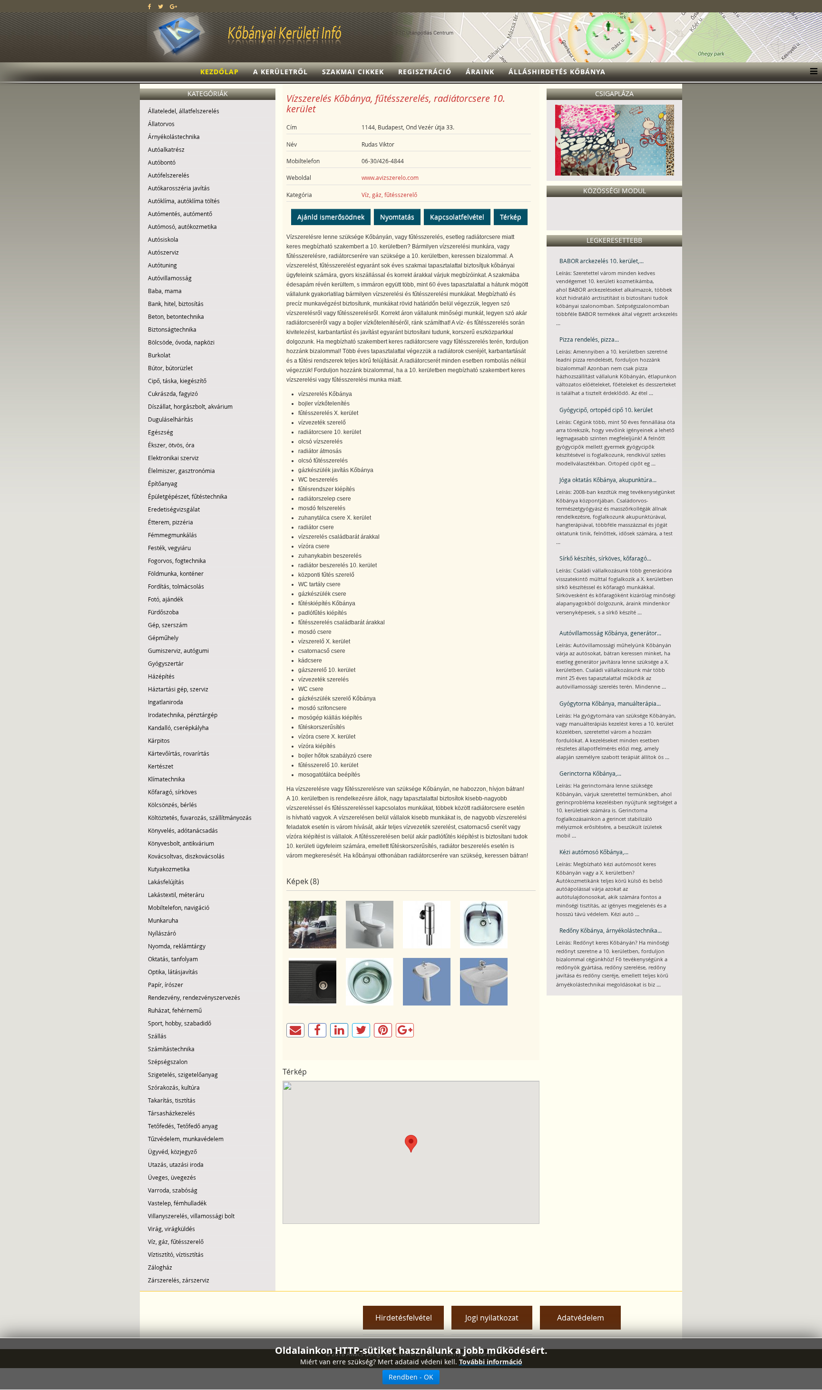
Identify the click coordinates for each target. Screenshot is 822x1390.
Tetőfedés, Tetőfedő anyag (183, 1126)
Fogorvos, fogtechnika (177, 560)
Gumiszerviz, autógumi (178, 650)
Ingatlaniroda (165, 702)
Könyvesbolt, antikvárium (181, 843)
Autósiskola (163, 239)
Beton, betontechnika (176, 316)
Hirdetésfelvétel (403, 1317)
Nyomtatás (397, 216)
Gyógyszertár (166, 663)
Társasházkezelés (171, 1113)
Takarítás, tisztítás (172, 1100)
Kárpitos (159, 740)
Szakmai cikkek (353, 71)
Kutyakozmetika (169, 869)
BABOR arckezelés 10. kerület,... (601, 261)
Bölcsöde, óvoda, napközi (181, 342)
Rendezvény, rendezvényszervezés (194, 997)
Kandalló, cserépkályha (178, 727)
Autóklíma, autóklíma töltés (184, 201)
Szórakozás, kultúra (174, 1087)
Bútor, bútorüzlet (170, 368)
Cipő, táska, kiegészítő (177, 380)
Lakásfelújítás (166, 882)
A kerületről (280, 71)
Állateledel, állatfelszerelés (183, 111)
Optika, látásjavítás (173, 972)
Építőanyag (162, 483)
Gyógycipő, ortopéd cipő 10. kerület (606, 410)
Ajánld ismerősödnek (330, 216)
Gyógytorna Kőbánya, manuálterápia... (610, 703)
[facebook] (149, 6)
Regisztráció (424, 71)
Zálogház (160, 1267)
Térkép (510, 216)
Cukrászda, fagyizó (173, 393)
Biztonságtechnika (172, 329)
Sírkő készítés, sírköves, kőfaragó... (605, 558)
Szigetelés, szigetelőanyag (183, 1074)
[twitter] (160, 6)
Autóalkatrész (166, 149)
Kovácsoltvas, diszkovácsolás (186, 856)
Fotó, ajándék (165, 599)
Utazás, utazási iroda (176, 1164)
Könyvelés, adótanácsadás (183, 830)
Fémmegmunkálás (172, 535)
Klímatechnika (166, 779)
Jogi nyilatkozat (492, 1317)
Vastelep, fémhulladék (177, 1203)
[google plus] (173, 6)
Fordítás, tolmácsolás (176, 586)
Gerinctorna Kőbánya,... (590, 773)
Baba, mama (165, 291)
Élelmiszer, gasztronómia (181, 470)
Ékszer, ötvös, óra (171, 445)
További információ (490, 1361)
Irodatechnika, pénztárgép (182, 715)
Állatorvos (161, 124)
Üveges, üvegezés (172, 1177)
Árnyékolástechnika (174, 136)
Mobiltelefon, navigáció (178, 907)
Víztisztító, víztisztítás (176, 1254)
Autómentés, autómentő (180, 213)
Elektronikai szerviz (173, 458)
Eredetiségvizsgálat (174, 509)
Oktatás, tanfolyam (173, 959)
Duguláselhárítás (170, 419)
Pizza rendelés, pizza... (589, 339)
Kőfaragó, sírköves (172, 792)
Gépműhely (163, 637)
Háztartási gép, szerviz (178, 689)
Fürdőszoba (163, 612)
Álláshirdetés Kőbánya (557, 71)
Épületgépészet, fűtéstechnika (187, 496)
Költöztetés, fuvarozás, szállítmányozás (200, 817)
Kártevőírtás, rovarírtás (178, 753)
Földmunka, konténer (176, 573)
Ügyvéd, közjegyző (172, 1151)
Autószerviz (163, 252)
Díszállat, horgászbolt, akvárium (190, 406)
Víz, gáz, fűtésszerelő (176, 1241)
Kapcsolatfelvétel (457, 216)
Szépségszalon (167, 1061)
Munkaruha (163, 920)
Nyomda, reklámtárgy (177, 946)
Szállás (157, 1036)
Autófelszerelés (168, 175)
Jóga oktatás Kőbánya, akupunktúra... (607, 479)
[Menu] (811, 71)
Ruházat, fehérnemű (175, 1010)
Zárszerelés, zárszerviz (178, 1280)
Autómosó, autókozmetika (182, 226)
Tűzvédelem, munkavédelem (186, 1139)
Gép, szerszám (167, 625)
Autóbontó (162, 162)
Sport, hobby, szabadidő (179, 1023)
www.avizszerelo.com (390, 177)
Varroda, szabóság (172, 1190)
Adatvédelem (580, 1317)
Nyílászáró (162, 933)
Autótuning (162, 265)
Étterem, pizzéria (170, 522)
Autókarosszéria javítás (179, 188)
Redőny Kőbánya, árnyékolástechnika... (610, 930)
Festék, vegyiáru (169, 548)
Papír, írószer (165, 984)
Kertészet (160, 766)
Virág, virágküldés (171, 1228)
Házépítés (161, 676)
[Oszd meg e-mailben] (295, 1030)
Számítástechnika (171, 1049)
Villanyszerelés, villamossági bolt (191, 1216)
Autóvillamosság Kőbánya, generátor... (610, 633)
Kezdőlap (219, 71)
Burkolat (159, 355)
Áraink (480, 71)
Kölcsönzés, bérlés (172, 804)
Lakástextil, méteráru (176, 894)
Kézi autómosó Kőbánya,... (593, 852)
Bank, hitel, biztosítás (176, 303)
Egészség (160, 432)
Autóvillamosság (170, 278)
